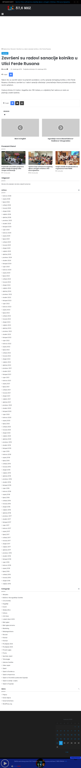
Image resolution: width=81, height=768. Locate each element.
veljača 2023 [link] (7, 325)
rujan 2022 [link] (6, 340)
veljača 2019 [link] (7, 473)
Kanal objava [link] (7, 697)
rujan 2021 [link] (6, 377)
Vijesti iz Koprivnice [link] (9, 674)
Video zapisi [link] (6, 665)
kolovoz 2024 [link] (7, 269)
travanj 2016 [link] (7, 577)
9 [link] (78, 731)
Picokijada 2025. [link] (8, 644)
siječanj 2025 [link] (7, 254)
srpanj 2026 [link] (6, 199)
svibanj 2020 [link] (7, 426)
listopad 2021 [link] (7, 374)
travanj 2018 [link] (7, 503)
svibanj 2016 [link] (7, 574)
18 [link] (61, 739)
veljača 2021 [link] (7, 399)
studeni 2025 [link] (7, 223)
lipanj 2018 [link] (6, 497)
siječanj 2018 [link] (7, 513)
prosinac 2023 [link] (7, 294)
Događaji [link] (5, 604)
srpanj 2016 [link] (6, 568)
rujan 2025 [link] (6, 229)
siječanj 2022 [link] (7, 365)
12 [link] (64, 735)
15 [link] (75, 735)
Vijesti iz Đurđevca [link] (8, 671)
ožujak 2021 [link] (6, 396)
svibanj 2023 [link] (7, 316)
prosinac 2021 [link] (7, 368)
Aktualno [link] (5, 594)
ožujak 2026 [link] (6, 211)
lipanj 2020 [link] (6, 423)
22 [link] (75, 739)
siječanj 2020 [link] (7, 439)
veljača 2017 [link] (7, 547)
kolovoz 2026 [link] (7, 196)
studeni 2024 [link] (7, 260)
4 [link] (60, 731)
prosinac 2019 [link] (7, 442)
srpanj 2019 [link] (6, 457)
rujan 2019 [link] (6, 451)
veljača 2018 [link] (7, 510)
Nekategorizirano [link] (8, 631)
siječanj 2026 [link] (7, 217)
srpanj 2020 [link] (6, 420)
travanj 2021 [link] (7, 393)
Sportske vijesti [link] (7, 656)
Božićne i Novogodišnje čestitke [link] (13, 597)
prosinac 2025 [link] (7, 220)
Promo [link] (5, 653)
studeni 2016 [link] (7, 556)
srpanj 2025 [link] (6, 236)
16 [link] (78, 735)
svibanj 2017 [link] (7, 537)
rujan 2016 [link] (6, 562)
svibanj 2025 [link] (7, 242)
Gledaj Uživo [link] (7, 610)
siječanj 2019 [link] (7, 476)
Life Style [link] (6, 616)
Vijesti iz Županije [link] (8, 684)
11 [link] (60, 735)
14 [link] (71, 735)
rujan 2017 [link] (6, 525)
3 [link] (57, 731)
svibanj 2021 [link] (7, 390)
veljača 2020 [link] (7, 436)
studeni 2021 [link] (7, 371)
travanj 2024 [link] (7, 282)
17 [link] (57, 739)
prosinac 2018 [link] (7, 479)
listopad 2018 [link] (7, 485)
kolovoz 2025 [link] (7, 233)
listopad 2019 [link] (7, 448)
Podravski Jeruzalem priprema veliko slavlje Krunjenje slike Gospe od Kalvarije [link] (12, 168)
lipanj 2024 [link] (6, 276)
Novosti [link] (13, 49)
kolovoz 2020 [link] (7, 417)
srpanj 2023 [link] (6, 310)
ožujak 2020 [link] (6, 433)
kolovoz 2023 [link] (7, 306)
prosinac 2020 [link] (7, 405)
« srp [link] (66, 752)
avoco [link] (4, 69)
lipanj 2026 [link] (6, 202)
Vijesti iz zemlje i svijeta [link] (10, 681)
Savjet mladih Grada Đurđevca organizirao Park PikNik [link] (67, 168)
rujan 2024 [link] (6, 266)
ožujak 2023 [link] (6, 322)
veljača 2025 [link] (7, 251)
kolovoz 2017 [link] (7, 528)
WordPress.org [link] (7, 704)
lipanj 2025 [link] (6, 239)
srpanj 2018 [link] (6, 494)
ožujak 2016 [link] (6, 580)
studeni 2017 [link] (7, 519)
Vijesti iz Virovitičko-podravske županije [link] (15, 677)
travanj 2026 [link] (7, 208)
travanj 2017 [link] (7, 540)
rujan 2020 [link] (6, 414)
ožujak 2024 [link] (6, 285)
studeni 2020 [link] (7, 408)
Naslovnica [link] (6, 49)
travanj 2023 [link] (7, 319)
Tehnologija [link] (6, 659)
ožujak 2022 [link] (6, 359)
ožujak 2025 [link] (6, 248)
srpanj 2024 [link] (6, 273)
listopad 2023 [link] (7, 300)
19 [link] (64, 739)
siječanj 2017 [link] (7, 550)
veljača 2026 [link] (7, 214)
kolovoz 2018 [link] (7, 491)
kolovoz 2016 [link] (7, 565)
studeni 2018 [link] (7, 482)
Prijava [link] (5, 694)
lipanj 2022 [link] (6, 350)
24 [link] (57, 743)
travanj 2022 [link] (7, 356)
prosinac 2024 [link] (7, 257)
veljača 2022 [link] (7, 362)
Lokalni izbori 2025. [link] (9, 619)
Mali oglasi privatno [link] (9, 625)
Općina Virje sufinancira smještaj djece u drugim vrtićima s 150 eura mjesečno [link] (42, 2)
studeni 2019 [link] (7, 445)
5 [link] (64, 731)
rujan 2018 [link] (6, 488)
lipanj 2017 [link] (6, 534)
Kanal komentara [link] (8, 701)
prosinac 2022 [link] (7, 331)
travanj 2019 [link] (7, 467)
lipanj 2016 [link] (6, 571)
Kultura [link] (5, 613)
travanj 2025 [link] (7, 245)
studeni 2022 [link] (7, 334)
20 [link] (68, 739)
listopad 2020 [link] (7, 411)
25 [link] (61, 743)
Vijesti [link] (4, 668)
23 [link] (78, 739)
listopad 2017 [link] (7, 522)
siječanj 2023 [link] (7, 328)
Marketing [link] (6, 628)
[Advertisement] (40, 32)
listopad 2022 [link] (7, 337)
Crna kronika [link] (7, 600)
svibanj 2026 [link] (7, 205)
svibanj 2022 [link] (7, 353)
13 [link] (68, 735)
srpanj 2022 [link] (6, 346)
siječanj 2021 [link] (7, 402)
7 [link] (71, 731)
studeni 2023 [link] (7, 297)
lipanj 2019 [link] (6, 460)
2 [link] (78, 726)
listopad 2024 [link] (7, 263)
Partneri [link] (5, 640)
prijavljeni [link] (11, 184)
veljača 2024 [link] (7, 288)
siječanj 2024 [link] (7, 291)
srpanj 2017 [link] (6, 531)
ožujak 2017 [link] (6, 543)
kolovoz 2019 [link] (7, 454)
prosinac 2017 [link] (7, 516)
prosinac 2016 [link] (7, 553)
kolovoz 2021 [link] (7, 380)
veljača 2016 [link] (7, 583)
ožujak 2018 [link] (6, 507)
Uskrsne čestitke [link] (8, 662)
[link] (2, 13)
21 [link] (71, 739)
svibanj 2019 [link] (7, 463)
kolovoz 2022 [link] (7, 343)
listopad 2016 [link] (7, 559)
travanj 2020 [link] (7, 430)
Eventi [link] (5, 607)
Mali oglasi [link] (6, 622)
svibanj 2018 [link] (7, 500)
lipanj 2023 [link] (6, 313)
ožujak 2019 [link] (6, 470)
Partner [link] (5, 637)
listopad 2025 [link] (7, 226)
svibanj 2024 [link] (7, 279)
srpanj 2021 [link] (6, 383)
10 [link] (57, 735)
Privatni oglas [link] (7, 650)
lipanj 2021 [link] (6, 386)
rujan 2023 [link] (6, 303)
